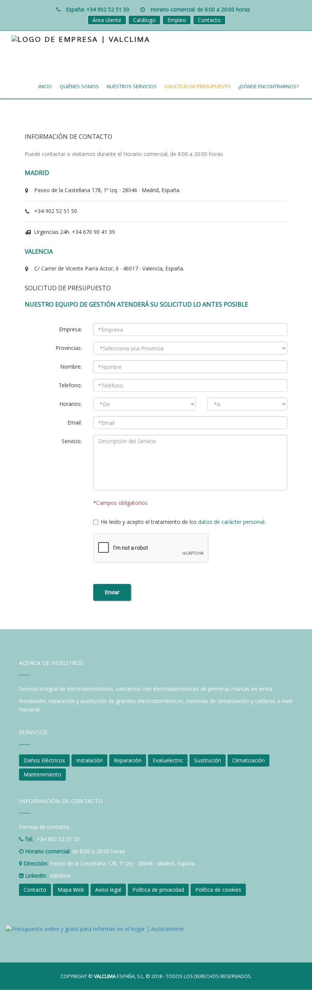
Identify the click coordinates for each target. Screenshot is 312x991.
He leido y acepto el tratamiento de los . (183, 521)
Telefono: (70, 385)
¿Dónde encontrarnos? (268, 86)
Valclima (60, 875)
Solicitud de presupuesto (197, 86)
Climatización (248, 760)
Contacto (209, 20)
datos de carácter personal (231, 521)
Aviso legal (108, 889)
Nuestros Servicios (132, 86)
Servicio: (72, 441)
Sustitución (207, 760)
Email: (74, 422)
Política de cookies (218, 889)
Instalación (89, 760)
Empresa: (70, 329)
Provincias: (69, 348)
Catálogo (144, 20)
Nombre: (71, 366)
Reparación (128, 760)
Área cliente (106, 20)
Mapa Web (70, 889)
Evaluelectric (168, 760)
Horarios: (70, 403)
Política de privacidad (158, 889)
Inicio (45, 86)
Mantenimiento (42, 774)
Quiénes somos (79, 86)
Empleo (176, 20)
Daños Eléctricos (44, 760)
